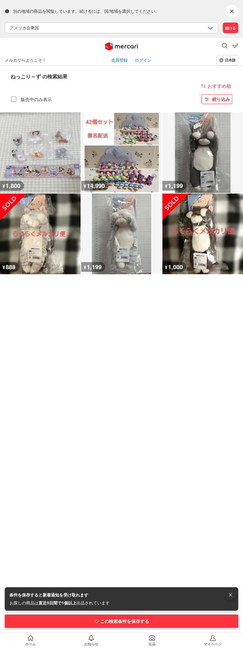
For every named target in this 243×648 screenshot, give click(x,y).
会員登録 (119, 60)
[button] (224, 46)
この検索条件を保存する (124, 621)
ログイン (143, 60)
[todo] (235, 45)
